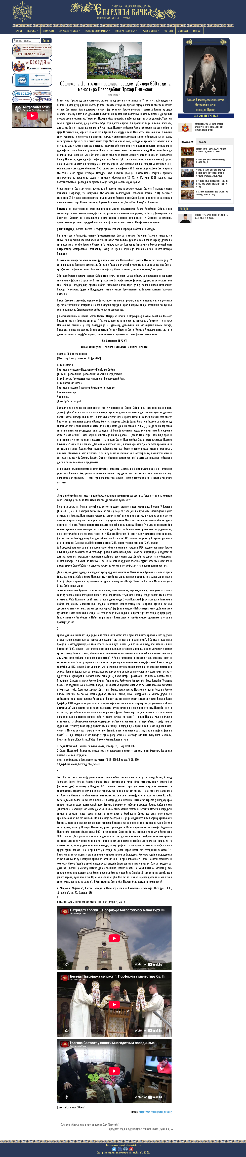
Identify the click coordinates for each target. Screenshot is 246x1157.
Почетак (18, 30)
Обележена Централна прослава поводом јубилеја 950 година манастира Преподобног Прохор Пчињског (115, 86)
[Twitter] (114, 1149)
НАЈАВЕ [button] (202, 141)
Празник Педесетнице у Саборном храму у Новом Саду (212, 193)
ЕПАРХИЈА (31, 30)
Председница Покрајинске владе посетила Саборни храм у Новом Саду (212, 184)
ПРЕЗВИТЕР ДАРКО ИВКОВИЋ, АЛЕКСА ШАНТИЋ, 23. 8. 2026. (211, 216)
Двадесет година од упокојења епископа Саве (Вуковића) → (141, 1129)
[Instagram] (125, 1149)
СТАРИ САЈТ (183, 30)
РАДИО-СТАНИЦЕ (150, 30)
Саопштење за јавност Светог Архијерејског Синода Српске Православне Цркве (209, 127)
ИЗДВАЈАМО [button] (187, 141)
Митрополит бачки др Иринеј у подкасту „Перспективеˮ (211, 150)
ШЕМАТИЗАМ (48, 30)
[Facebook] (120, 1149)
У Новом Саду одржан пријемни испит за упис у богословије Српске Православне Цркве (211, 173)
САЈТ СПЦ (169, 30)
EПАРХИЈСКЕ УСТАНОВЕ (68, 30)
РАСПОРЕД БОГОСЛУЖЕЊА (97, 30)
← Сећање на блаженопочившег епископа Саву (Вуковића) (88, 1124)
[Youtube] (131, 1149)
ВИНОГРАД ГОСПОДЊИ (125, 30)
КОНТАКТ (197, 30)
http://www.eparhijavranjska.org (155, 1112)
